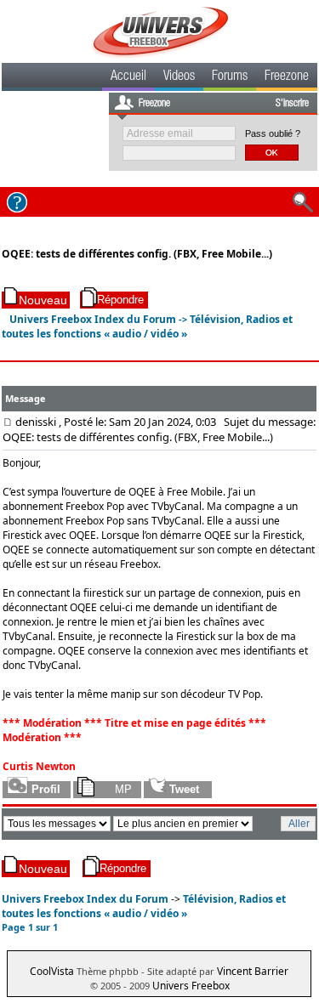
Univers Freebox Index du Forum (92, 319)
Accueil (128, 77)
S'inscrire (292, 104)
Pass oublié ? (272, 133)
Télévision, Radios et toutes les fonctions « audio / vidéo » (147, 326)
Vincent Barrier (252, 971)
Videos (179, 77)
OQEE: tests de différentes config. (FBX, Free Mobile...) (137, 253)
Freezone (287, 77)
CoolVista (52, 971)
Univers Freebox (191, 985)
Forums (230, 77)
